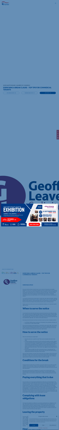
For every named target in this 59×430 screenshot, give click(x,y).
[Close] (56, 205)
